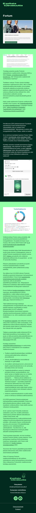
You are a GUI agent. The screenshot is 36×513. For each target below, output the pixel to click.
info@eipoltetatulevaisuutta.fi (18, 487)
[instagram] (16, 498)
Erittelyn (9, 256)
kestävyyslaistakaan (19, 290)
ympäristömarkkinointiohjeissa (12, 345)
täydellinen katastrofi (11, 321)
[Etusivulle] (13, 5)
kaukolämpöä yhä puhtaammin (12, 109)
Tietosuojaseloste (18, 506)
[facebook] (20, 498)
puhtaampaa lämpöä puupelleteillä (13, 111)
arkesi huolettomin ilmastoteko (16, 107)
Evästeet (18, 509)
